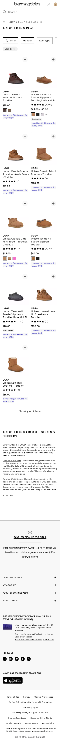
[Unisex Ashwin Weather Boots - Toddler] (16, 71)
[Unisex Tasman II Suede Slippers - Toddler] (44, 216)
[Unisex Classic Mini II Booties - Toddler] (44, 148)
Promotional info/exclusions (28, 639)
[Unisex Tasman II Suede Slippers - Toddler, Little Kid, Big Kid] (44, 71)
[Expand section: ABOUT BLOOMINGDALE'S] (30, 593)
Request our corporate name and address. (33, 731)
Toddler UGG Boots (12, 461)
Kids (20, 22)
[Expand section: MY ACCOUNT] (30, 585)
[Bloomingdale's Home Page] (27, 4)
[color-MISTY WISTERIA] (42, 114)
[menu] (5, 4)
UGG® (12, 22)
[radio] (5, 110)
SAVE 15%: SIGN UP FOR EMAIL (30, 537)
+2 (47, 114)
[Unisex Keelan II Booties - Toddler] (16, 360)
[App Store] (13, 680)
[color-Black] (38, 114)
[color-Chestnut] (33, 114)
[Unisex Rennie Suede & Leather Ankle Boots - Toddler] (16, 148)
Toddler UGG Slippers (13, 479)
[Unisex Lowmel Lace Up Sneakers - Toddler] (44, 289)
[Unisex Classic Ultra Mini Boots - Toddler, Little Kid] (16, 216)
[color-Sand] (9, 258)
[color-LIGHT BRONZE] (9, 110)
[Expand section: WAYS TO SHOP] (30, 600)
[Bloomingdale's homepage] (5, 22)
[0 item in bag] (55, 4)
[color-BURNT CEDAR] (4, 110)
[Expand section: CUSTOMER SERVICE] (30, 577)
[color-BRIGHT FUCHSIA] (14, 258)
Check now (48, 639)
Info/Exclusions (30, 556)
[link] (16, 104)
